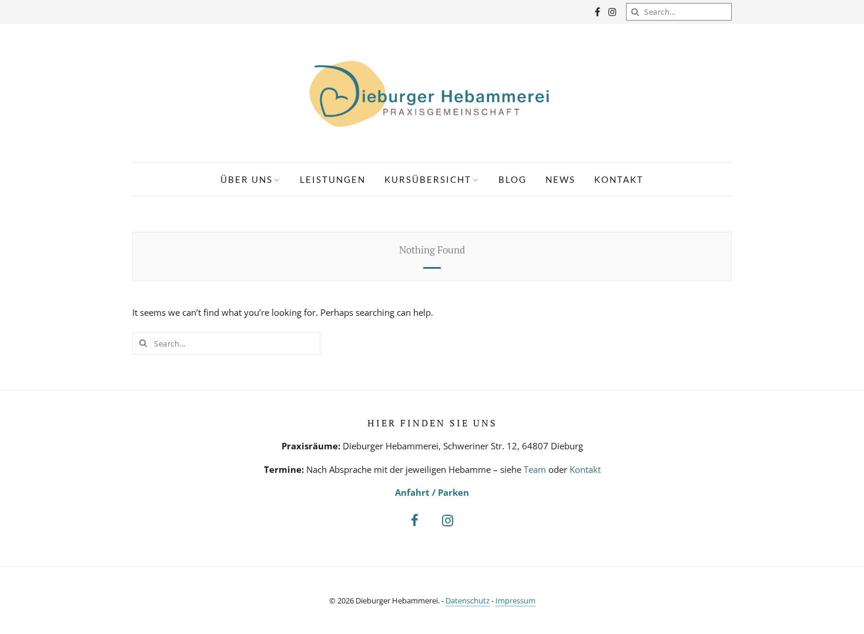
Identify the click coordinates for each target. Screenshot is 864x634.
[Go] (635, 12)
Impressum (515, 600)
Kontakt (619, 179)
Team (535, 469)
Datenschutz (468, 600)
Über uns (246, 179)
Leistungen (333, 179)
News (560, 179)
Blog (512, 179)
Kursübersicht (427, 179)
